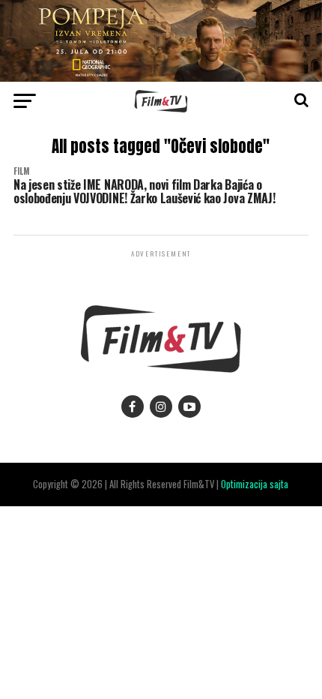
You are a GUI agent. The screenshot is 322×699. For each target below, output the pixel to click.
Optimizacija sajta (254, 484)
